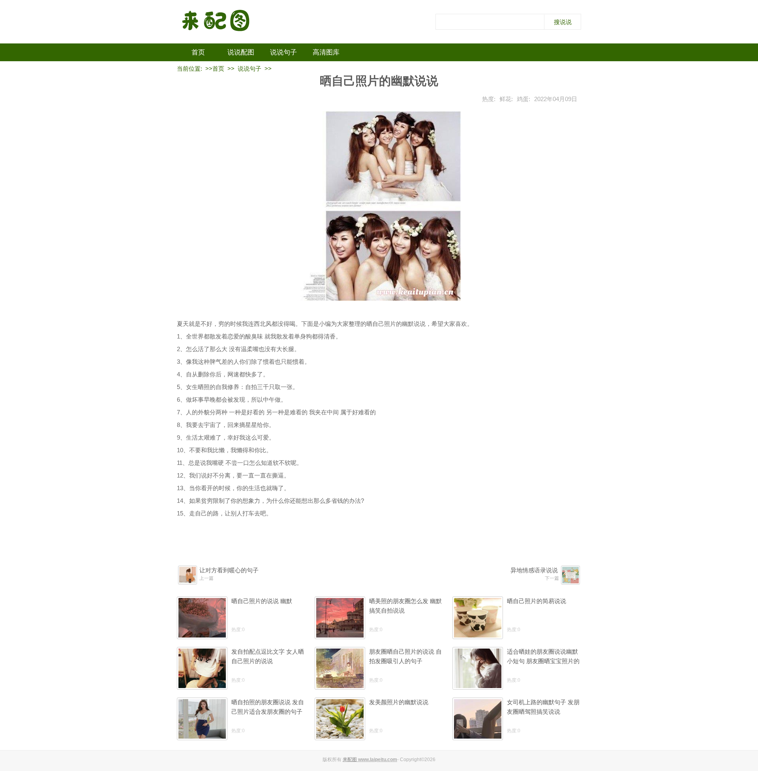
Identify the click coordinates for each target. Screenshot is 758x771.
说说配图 (240, 52)
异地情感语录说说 (534, 570)
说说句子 (283, 52)
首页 (198, 52)
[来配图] (216, 22)
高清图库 (326, 52)
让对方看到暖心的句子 (229, 570)
